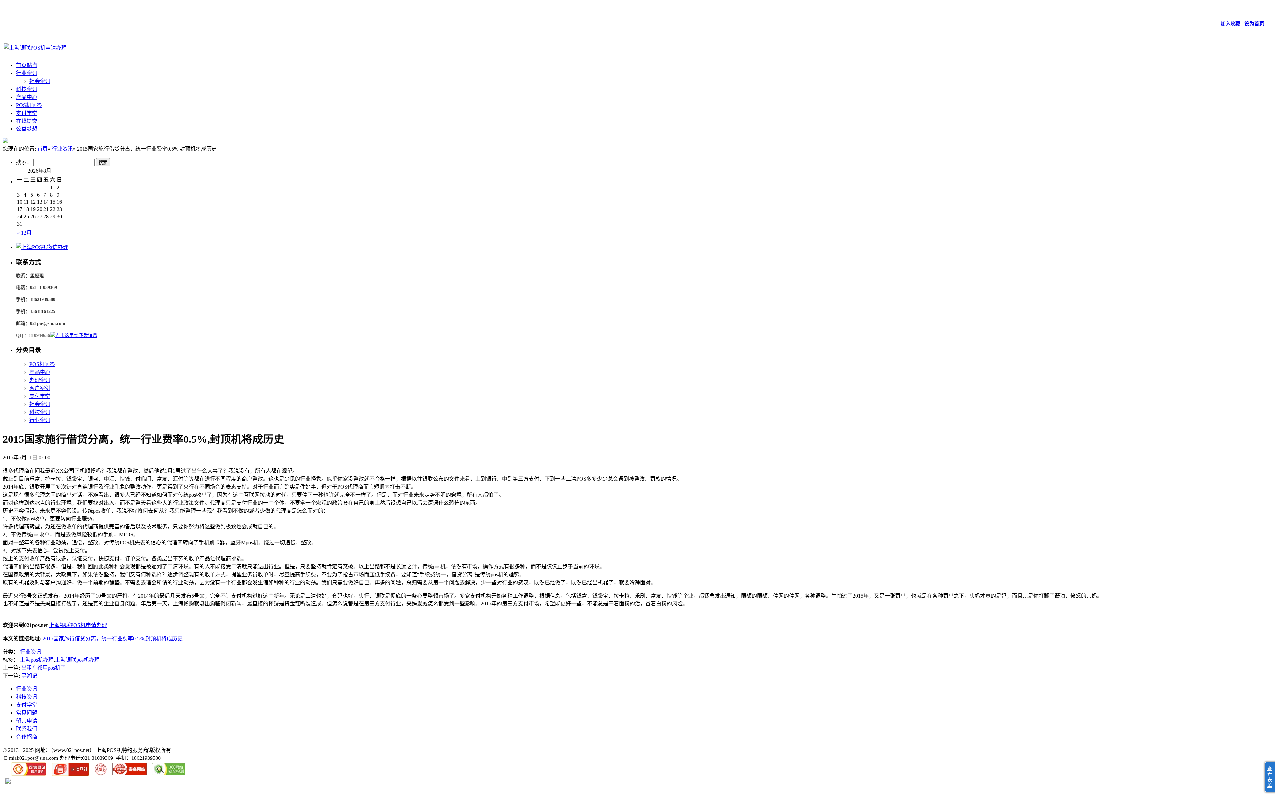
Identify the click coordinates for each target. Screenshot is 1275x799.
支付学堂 (26, 113)
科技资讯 (26, 89)
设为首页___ (1258, 23)
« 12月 (24, 233)
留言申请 (26, 721)
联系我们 (26, 729)
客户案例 (39, 388)
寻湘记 (29, 676)
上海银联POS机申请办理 (78, 625)
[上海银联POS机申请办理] (35, 48)
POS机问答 (29, 105)
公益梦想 (26, 129)
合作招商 (26, 737)
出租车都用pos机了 (43, 668)
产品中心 (26, 97)
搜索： (24, 162)
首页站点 (26, 65)
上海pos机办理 (37, 660)
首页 (42, 149)
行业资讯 (26, 73)
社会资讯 (39, 81)
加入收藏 (1230, 23)
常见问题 (26, 713)
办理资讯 (39, 380)
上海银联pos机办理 (77, 660)
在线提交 (26, 121)
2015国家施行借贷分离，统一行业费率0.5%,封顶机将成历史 (113, 638)
